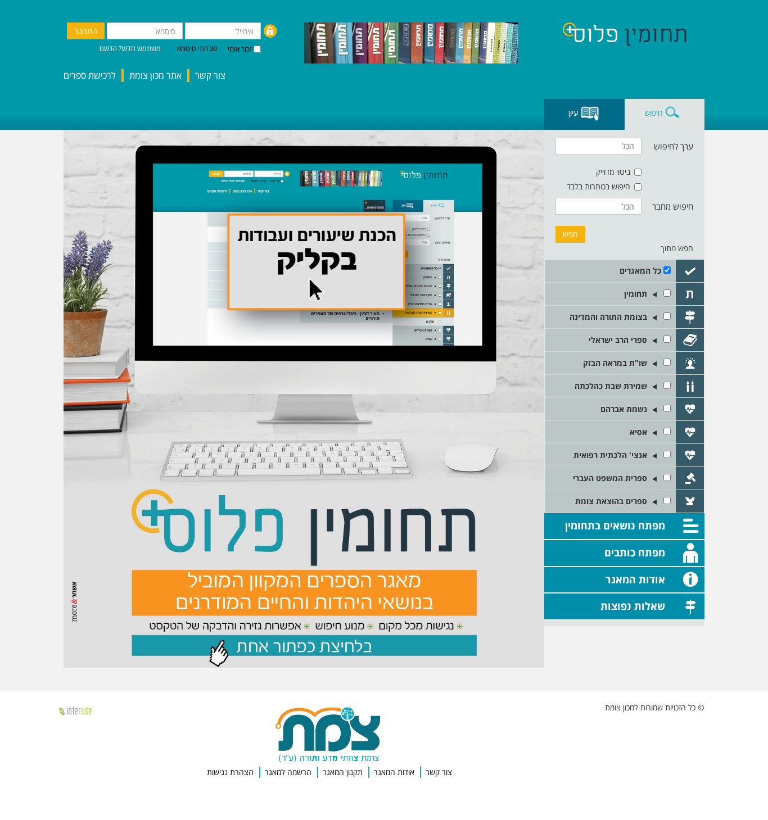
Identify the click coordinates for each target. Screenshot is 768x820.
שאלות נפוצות (632, 606)
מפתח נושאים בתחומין (615, 525)
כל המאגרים (640, 270)
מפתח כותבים (634, 552)
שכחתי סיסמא (197, 48)
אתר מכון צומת (155, 75)
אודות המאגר (635, 579)
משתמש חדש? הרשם (130, 48)
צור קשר (210, 75)
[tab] (665, 114)
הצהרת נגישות (230, 772)
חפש (570, 234)
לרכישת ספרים (90, 75)
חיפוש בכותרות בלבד (598, 186)
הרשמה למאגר (288, 772)
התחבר (85, 30)
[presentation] (665, 114)
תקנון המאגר (343, 772)
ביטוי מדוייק (613, 171)
